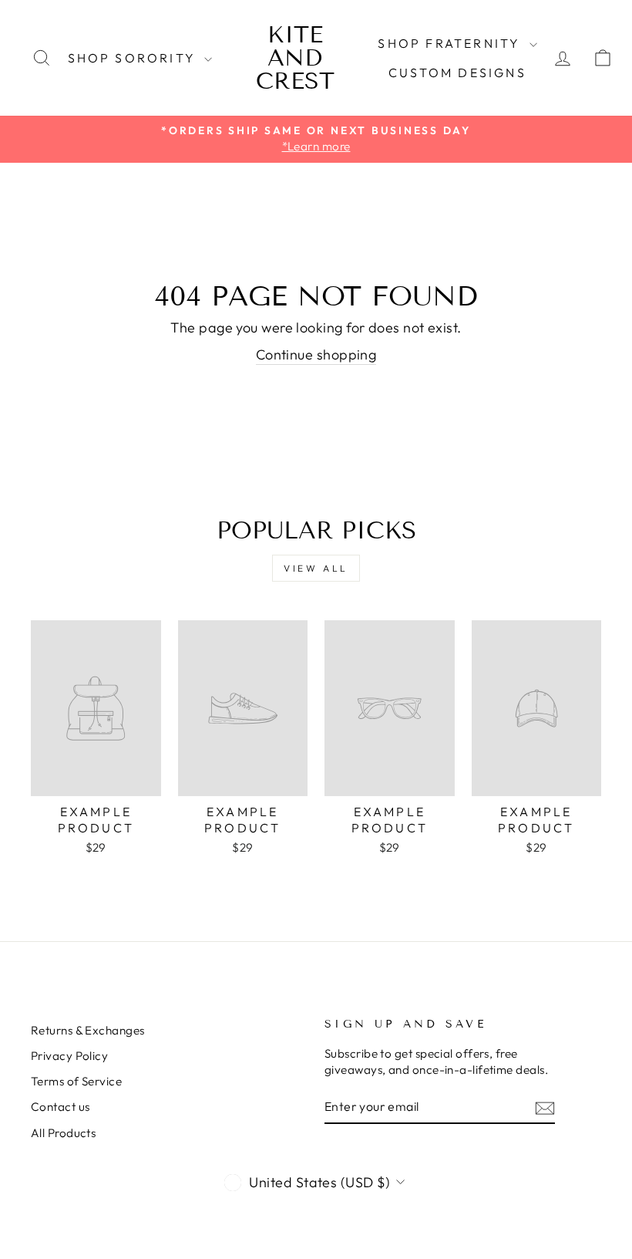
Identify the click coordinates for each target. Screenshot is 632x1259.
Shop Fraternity (451, 43)
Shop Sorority (134, 58)
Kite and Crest (295, 58)
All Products (63, 1133)
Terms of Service (76, 1081)
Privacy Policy (69, 1055)
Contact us (60, 1106)
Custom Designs (457, 72)
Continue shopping (316, 354)
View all (316, 568)
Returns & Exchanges (88, 1030)
